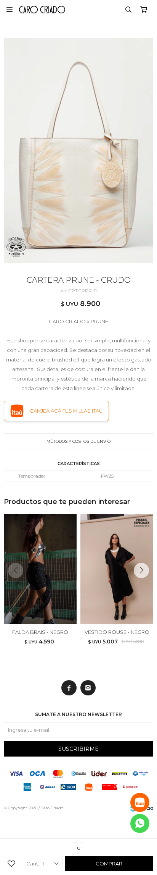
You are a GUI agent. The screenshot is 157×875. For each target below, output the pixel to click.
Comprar (109, 863)
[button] (128, 9)
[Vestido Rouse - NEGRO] (116, 569)
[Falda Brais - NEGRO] (40, 569)
